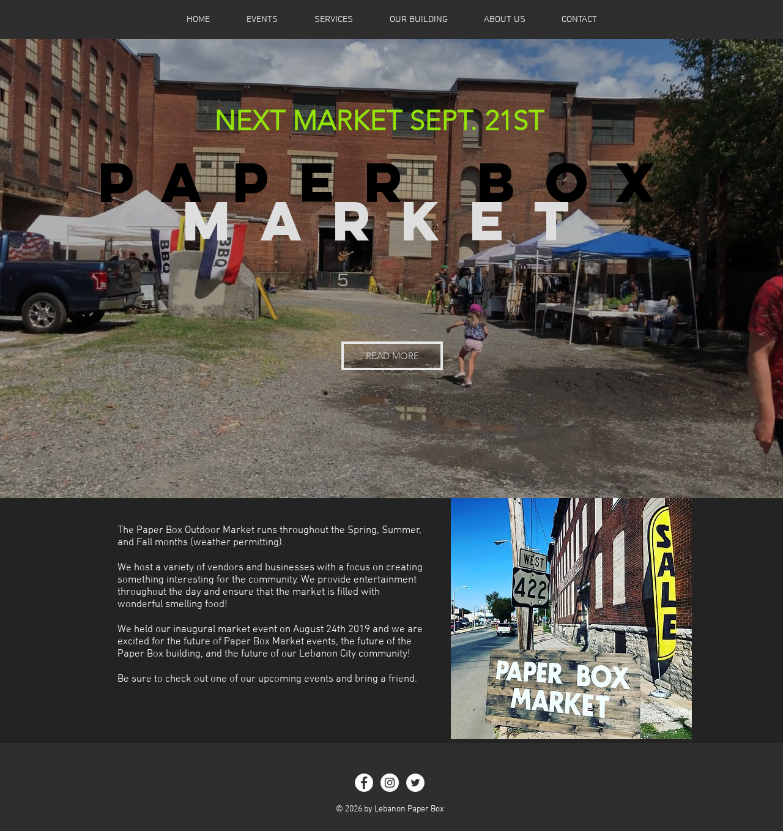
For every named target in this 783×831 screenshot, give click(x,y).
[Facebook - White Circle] (364, 782)
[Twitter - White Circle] (415, 782)
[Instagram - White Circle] (389, 782)
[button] (392, 355)
